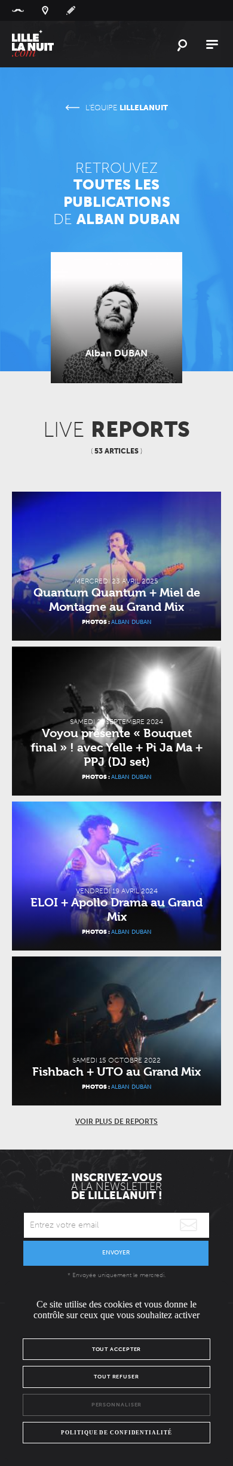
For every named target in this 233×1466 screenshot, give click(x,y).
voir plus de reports (116, 1121)
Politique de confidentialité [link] (116, 1433)
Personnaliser (116, 1405)
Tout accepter (117, 1349)
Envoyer (116, 1252)
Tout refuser (116, 1377)
